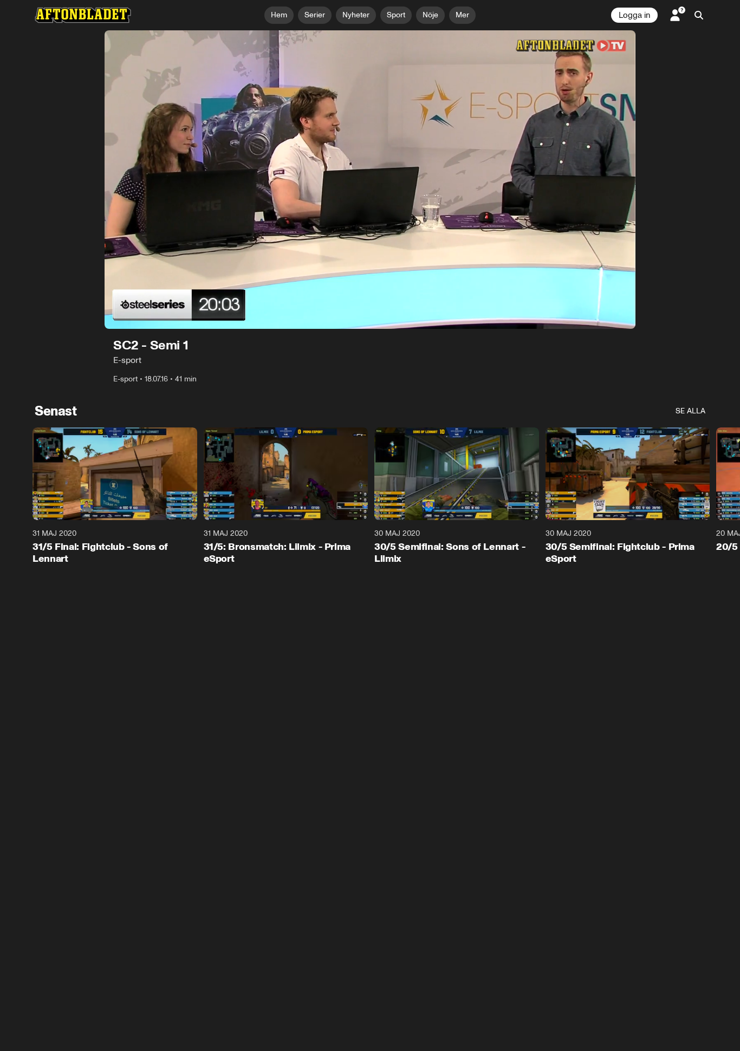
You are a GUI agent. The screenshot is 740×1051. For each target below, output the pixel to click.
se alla (690, 411)
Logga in (634, 15)
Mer (462, 15)
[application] (370, 179)
